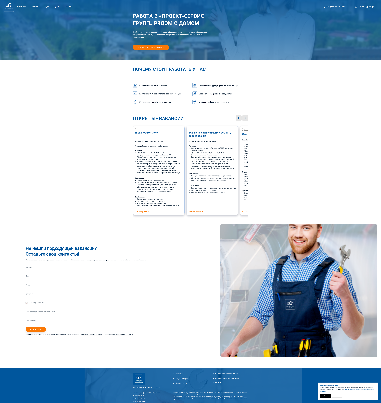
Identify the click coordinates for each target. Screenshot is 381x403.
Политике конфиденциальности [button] (353, 389)
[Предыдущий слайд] (239, 118)
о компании (21, 7)
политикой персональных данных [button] (123, 334)
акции (46, 7)
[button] (151, 47)
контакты (68, 7)
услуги (35, 7)
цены (57, 7)
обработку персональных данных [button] (92, 334)
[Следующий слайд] (245, 118)
